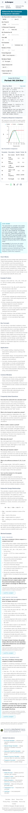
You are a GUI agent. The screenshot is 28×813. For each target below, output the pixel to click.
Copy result (22, 86)
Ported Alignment (6, 52)
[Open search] (25, 2)
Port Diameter (5, 42)
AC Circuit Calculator (9, 740)
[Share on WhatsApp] (11, 184)
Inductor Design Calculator (11, 746)
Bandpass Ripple (6, 59)
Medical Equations (9, 780)
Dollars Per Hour (8, 772)
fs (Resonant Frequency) (8, 27)
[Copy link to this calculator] (17, 184)
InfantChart (7, 784)
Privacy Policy (6, 801)
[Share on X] (14, 184)
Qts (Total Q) (5, 22)
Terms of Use (19, 799)
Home (2, 6)
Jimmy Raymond (15, 729)
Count (13, 50)
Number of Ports (6, 47)
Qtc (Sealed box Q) (7, 32)
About (13, 799)
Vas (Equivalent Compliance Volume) (12, 16)
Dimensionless (15, 24)
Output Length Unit (7, 70)
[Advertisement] (14, 204)
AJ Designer (9, 2)
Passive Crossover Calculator (11, 756)
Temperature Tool (9, 787)
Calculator (7, 799)
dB (12, 40)
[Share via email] (20, 184)
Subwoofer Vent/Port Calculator (12, 751)
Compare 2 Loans (8, 776)
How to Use (22, 801)
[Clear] (12, 19)
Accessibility (15, 801)
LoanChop (6, 791)
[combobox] (20, 19)
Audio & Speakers (8, 6)
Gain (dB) (4, 37)
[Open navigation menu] (2, 2)
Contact (14, 803)
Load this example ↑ (8, 593)
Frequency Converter (9, 760)
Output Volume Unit (7, 64)
